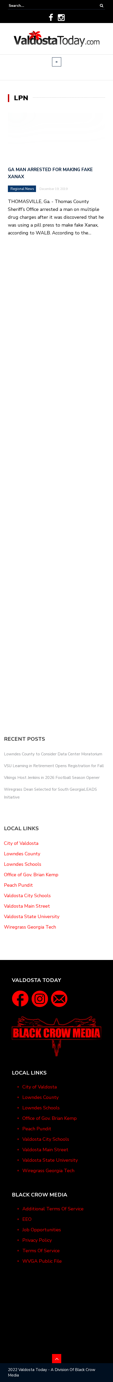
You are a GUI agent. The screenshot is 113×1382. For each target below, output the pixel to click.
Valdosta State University (31, 916)
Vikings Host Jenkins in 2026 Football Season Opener (52, 777)
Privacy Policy (37, 1240)
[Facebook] (51, 17)
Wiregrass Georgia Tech (30, 927)
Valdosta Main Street (27, 906)
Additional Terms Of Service (53, 1209)
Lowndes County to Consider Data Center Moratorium (53, 754)
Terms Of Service (41, 1251)
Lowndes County (22, 854)
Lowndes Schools (22, 864)
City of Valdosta (21, 843)
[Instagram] (61, 17)
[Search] (101, 5)
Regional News (22, 189)
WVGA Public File (42, 1261)
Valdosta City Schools (27, 895)
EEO (27, 1219)
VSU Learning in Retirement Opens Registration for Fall (54, 765)
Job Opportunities (41, 1230)
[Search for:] (25, 5)
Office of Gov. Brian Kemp (31, 875)
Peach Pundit (18, 885)
